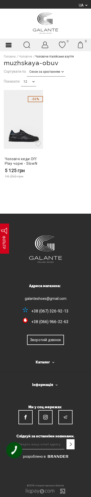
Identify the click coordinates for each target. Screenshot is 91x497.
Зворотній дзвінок (45, 340)
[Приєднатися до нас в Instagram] (45, 417)
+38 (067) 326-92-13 (50, 311)
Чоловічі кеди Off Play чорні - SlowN (21, 161)
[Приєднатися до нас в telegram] (65, 417)
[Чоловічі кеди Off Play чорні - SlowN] (23, 119)
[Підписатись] (70, 444)
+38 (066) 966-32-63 (50, 321)
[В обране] (39, 143)
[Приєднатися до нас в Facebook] (25, 417)
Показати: (12, 81)
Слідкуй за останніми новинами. (45, 436)
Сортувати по (15, 71)
